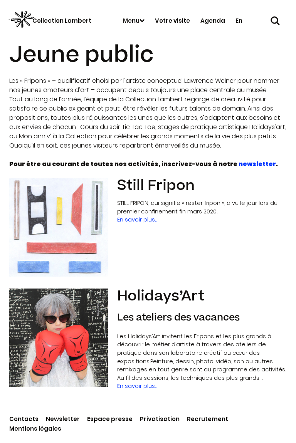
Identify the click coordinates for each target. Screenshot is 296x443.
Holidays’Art (160, 296)
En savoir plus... (137, 219)
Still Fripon (156, 185)
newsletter (257, 163)
